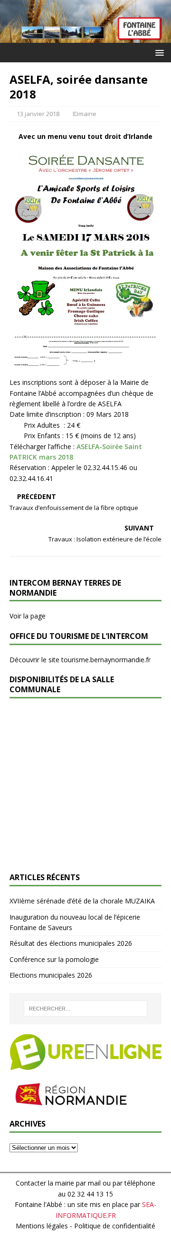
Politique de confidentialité (114, 1225)
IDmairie (84, 113)
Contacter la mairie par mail (58, 1182)
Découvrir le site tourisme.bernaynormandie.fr (80, 659)
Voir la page (28, 615)
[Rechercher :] (85, 1009)
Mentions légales (42, 1225)
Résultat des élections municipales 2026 (71, 943)
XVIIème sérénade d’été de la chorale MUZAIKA (82, 900)
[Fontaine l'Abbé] (85, 37)
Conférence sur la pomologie (54, 959)
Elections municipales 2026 (51, 975)
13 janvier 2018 (38, 113)
